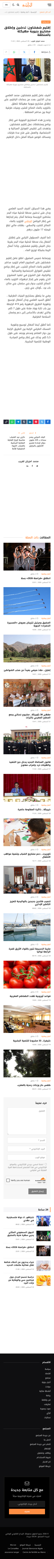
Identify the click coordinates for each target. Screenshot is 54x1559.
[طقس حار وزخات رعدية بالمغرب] (27, 1063)
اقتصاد (48, 1373)
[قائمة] (49, 5)
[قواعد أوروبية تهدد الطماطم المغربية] (27, 974)
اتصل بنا (47, 1440)
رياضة (48, 1395)
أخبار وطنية (25, 12)
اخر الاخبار (47, 1462)
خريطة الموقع (45, 1466)
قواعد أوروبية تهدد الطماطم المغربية (30, 996)
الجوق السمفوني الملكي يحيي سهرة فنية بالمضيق (20, 1233)
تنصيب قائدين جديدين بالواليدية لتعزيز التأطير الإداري (30, 903)
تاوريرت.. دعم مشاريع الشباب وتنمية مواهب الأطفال (27, 855)
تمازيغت (47, 1404)
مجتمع (48, 1378)
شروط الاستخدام (44, 1457)
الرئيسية (34, 12)
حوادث (48, 1387)
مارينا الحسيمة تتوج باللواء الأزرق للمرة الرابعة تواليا (30, 950)
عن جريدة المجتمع (43, 1435)
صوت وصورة (45, 1409)
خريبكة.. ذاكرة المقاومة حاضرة (34, 809)
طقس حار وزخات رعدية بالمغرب (34, 1085)
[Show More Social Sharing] (6, 52)
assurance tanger (12, 1552)
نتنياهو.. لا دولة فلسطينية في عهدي (20, 1218)
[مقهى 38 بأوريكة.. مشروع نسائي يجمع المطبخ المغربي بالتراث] (27, 693)
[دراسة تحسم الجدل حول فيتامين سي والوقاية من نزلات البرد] (43, 1280)
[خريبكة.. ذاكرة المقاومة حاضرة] (27, 788)
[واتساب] (14, 52)
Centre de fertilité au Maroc (34, 1552)
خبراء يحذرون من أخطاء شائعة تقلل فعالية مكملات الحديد (19, 1263)
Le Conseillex (13, 1548)
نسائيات (47, 1417)
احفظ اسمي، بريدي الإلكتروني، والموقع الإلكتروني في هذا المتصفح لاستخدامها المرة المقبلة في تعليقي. (27, 1167)
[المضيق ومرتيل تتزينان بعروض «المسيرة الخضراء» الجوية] (27, 601)
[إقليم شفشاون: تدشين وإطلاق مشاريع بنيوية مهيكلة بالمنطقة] (27, 70)
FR (6, 5)
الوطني (28, 221)
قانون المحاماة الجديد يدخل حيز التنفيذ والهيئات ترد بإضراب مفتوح (30, 763)
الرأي (49, 1413)
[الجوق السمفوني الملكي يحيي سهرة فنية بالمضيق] (43, 1236)
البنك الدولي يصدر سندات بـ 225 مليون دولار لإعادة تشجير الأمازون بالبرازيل (37, 441)
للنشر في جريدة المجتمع (40, 1444)
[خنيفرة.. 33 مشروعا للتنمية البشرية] (27, 1019)
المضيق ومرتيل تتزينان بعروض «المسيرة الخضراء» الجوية (29, 624)
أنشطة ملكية (45, 1391)
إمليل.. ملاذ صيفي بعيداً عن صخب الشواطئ (27, 670)
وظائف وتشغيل (44, 1453)
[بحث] (18, 5)
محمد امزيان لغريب (38, 41)
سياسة (48, 1369)
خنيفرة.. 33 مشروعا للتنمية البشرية (32, 1041)
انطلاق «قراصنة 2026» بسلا (36, 578)
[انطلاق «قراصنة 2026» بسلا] (27, 557)
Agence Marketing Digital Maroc (17, 1538)
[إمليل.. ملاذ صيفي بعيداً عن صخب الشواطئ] (27, 648)
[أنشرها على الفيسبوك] (34, 52)
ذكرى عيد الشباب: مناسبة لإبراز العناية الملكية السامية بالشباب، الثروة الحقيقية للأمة (16, 443)
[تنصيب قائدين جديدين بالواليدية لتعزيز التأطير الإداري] (27, 880)
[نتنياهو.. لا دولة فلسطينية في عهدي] (43, 1221)
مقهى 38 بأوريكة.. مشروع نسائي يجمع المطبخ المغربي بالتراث (30, 716)
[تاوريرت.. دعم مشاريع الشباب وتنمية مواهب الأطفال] (27, 832)
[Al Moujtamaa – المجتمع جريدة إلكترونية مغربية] (27, 4)
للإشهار (47, 1448)
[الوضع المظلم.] (13, 5)
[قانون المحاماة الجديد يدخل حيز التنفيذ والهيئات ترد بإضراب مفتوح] (27, 740)
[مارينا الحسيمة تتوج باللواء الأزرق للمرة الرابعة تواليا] (27, 927)
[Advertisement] (27, 173)
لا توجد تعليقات (42, 45)
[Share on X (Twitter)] (24, 52)
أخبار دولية (46, 1382)
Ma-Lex (13, 1545)
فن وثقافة (46, 1400)
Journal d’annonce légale (32, 1548)
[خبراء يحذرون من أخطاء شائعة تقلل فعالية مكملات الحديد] (43, 1266)
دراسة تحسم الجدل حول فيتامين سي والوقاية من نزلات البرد (21, 1280)
